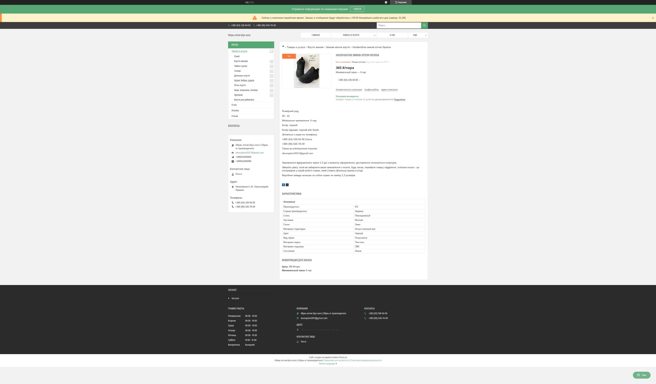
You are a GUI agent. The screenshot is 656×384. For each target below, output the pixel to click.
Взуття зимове (316, 47)
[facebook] (283, 185)
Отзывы (235, 110)
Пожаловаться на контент (336, 360)
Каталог (235, 298)
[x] (287, 185)
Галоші (237, 71)
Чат (644, 375)
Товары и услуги (351, 35)
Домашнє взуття (242, 75)
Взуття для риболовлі (244, 99)
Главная (316, 35)
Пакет (237, 56)
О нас (392, 35)
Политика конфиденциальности (366, 360)
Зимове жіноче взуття (338, 47)
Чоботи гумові (240, 66)
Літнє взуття (240, 85)
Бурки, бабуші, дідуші (244, 80)
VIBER (357, 9)
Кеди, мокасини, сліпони (246, 90)
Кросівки (238, 95)
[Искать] (424, 25)
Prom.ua (343, 357)
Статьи (235, 116)
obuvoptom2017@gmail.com (250, 152)
